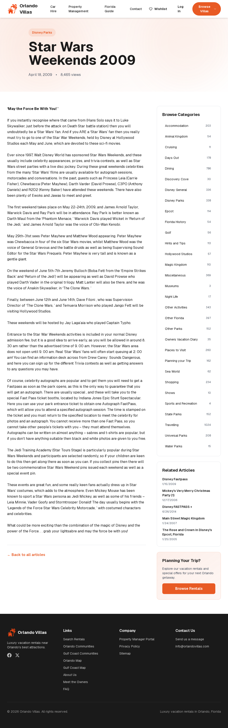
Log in (180, 9)
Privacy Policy (129, 646)
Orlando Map (72, 661)
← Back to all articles (26, 554)
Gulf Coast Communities (80, 653)
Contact (136, 9)
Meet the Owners (75, 682)
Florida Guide (110, 9)
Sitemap (125, 653)
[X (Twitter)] (17, 655)
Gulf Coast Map (74, 668)
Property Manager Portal (136, 639)
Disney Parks (42, 32)
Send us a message (189, 639)
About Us (70, 675)
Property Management (78, 9)
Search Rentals (74, 639)
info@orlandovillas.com (192, 646)
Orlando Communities (78, 646)
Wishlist (160, 9)
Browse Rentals (189, 588)
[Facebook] (9, 655)
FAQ (66, 689)
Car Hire (53, 9)
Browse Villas (204, 9)
